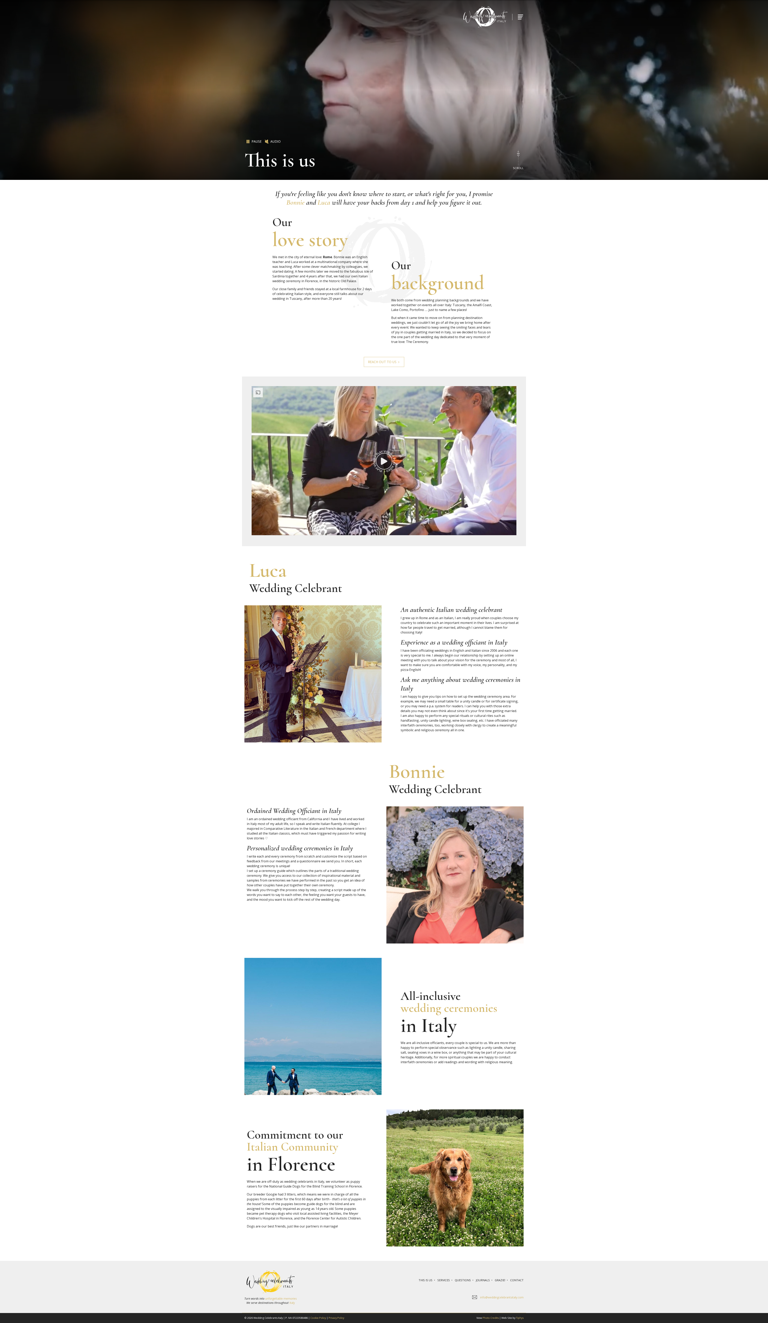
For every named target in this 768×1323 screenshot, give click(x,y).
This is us (425, 1280)
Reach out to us (382, 362)
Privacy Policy (336, 1318)
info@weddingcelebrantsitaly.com (502, 1297)
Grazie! (500, 1280)
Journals (483, 1280)
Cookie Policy (318, 1318)
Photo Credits (491, 1318)
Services (443, 1280)
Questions (463, 1280)
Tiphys (520, 1318)
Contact (517, 1280)
